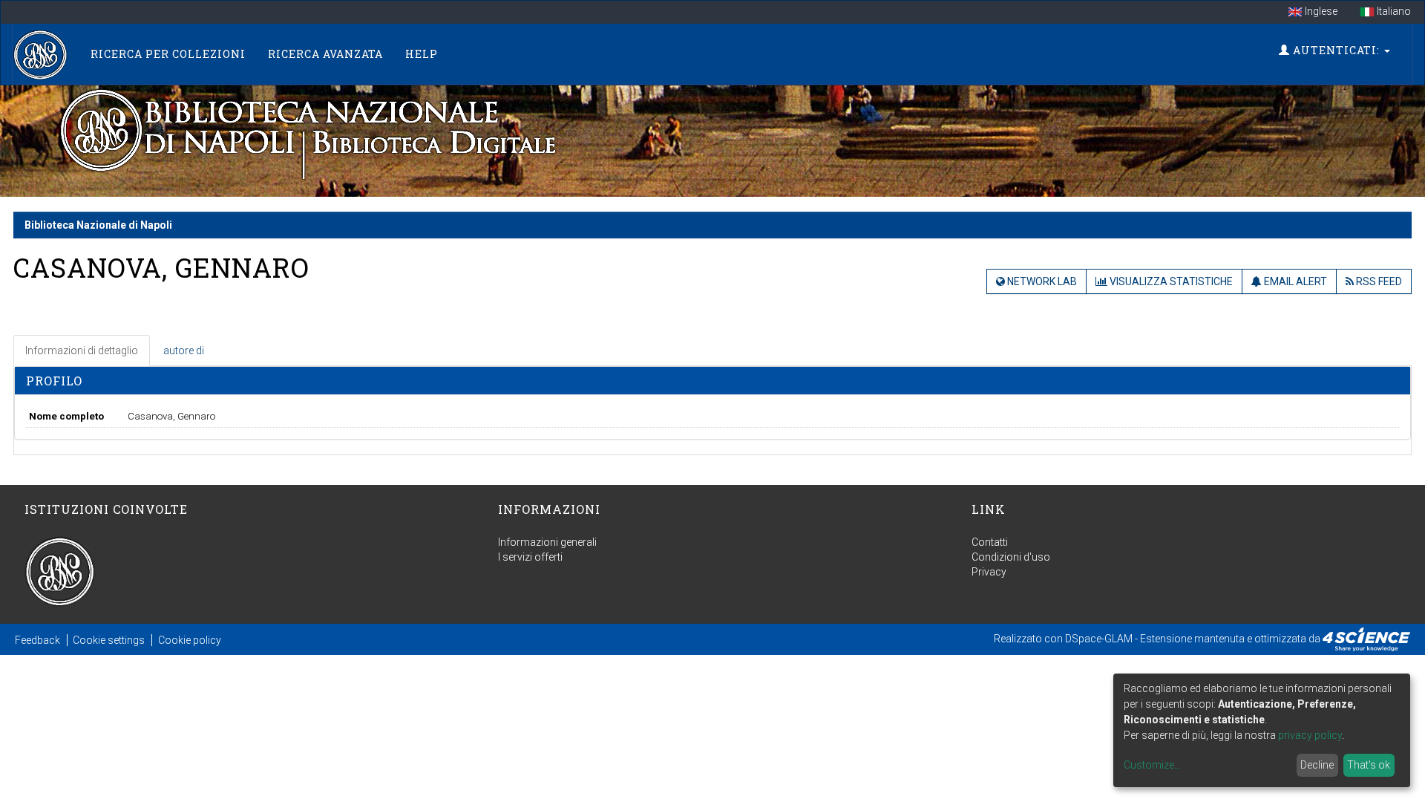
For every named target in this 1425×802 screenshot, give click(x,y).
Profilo (54, 380)
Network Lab (1041, 281)
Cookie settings (109, 640)
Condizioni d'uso (1011, 557)
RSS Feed (1378, 281)
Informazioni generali (547, 542)
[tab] (82, 350)
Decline (1317, 765)
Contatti (990, 542)
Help (421, 54)
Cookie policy (189, 640)
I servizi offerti (530, 557)
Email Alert (1294, 281)
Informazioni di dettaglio (81, 350)
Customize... (1152, 765)
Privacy (989, 572)
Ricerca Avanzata (325, 54)
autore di (183, 350)
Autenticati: (1336, 50)
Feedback (37, 640)
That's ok (1368, 765)
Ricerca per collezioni (168, 54)
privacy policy (1310, 735)
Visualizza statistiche (1170, 281)
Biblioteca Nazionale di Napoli (98, 225)
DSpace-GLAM (1099, 639)
